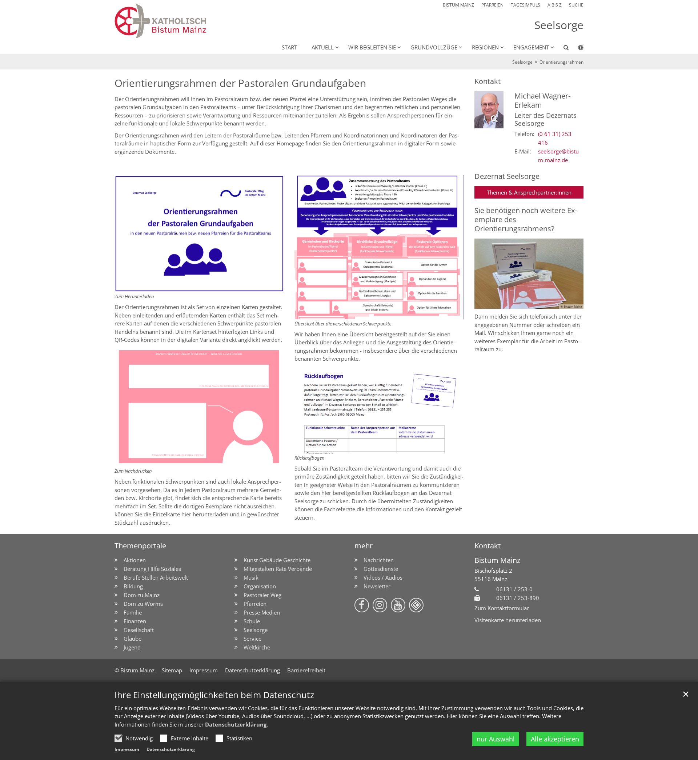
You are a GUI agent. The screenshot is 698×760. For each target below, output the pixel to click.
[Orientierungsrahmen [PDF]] (199, 233)
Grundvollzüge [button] (433, 47)
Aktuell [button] (323, 47)
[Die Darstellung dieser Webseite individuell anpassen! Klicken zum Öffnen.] (576, 49)
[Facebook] (361, 605)
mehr (363, 545)
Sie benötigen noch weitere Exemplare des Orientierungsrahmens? (525, 219)
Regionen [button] (485, 47)
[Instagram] (380, 605)
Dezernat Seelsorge (506, 176)
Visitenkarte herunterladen (507, 620)
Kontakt (487, 81)
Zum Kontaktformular (501, 608)
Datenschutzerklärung (235, 724)
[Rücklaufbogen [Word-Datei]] (379, 410)
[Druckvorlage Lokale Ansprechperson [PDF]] (199, 407)
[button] (561, 49)
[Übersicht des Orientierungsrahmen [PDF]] (379, 247)
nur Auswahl (496, 739)
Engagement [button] (531, 47)
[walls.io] (416, 605)
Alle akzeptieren (555, 739)
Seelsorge (522, 62)
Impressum (127, 749)
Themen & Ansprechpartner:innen (529, 192)
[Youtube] (398, 605)
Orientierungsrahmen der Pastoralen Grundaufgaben (240, 83)
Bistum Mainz (497, 560)
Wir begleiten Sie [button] (372, 47)
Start (289, 47)
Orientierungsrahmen (561, 62)
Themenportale (140, 545)
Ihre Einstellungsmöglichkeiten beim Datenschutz (214, 694)
